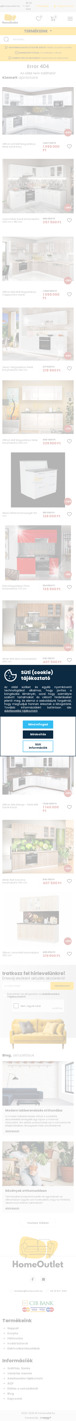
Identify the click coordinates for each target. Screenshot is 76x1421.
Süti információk (38, 746)
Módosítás (38, 734)
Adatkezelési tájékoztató (21, 711)
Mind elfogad (38, 724)
